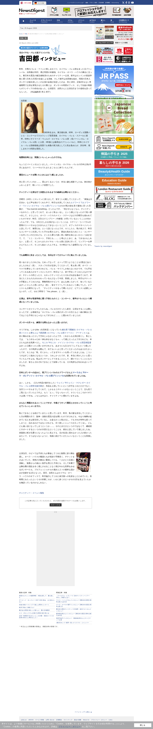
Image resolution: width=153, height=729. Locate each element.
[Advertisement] (56, 549)
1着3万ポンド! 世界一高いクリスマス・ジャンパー (72, 622)
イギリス (26, 2)
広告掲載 (101, 2)
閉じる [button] (142, 725)
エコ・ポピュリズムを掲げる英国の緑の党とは (34, 613)
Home (21, 33)
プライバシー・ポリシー (69, 727)
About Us (86, 720)
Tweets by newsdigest (103, 246)
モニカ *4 (66, 343)
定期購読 (107, 2)
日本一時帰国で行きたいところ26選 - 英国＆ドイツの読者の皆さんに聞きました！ (36, 616)
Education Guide (114, 182)
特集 (26, 33)
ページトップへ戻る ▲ (83, 712)
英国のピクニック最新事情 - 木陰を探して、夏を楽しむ (36, 596)
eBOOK (31, 720)
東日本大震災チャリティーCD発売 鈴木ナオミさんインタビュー (73, 609)
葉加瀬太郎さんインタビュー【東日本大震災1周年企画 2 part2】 (73, 614)
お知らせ (24, 720)
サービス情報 (39, 720)
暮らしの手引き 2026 (114, 164)
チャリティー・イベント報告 (31, 493)
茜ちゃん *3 (59, 333)
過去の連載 (77, 720)
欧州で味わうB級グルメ (26, 607)
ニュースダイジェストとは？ (75, 2)
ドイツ (40, 2)
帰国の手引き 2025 (114, 155)
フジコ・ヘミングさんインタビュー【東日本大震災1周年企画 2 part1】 (73, 601)
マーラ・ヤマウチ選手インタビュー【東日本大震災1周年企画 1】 (73, 605)
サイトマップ (68, 720)
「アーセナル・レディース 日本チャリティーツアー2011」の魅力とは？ (73, 596)
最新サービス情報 (112, 43)
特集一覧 (23, 38)
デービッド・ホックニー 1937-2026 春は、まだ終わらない (37, 601)
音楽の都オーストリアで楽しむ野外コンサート (34, 604)
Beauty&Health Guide (114, 173)
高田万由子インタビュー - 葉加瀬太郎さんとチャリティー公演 (73, 619)
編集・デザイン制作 (91, 2)
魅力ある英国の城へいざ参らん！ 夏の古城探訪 (34, 610)
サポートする (55, 505)
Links (110, 720)
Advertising (115, 2)
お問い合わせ (50, 720)
